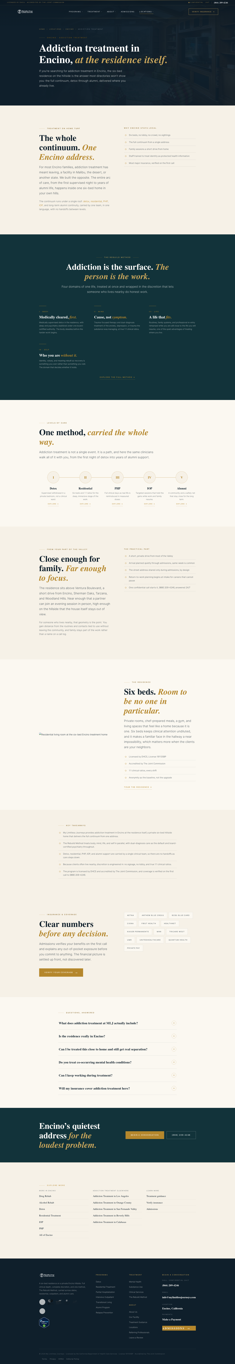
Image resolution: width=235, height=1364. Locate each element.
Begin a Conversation (145, 1135)
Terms (44, 1359)
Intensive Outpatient (105, 1297)
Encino (70, 29)
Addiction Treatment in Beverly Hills (111, 1215)
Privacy (53, 1359)
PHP (105, 201)
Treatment (95, 12)
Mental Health (135, 1282)
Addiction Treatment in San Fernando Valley (115, 1209)
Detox (42, 1209)
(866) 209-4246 (221, 2)
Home (42, 29)
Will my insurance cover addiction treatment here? (94, 1088)
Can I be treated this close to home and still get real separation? (103, 1049)
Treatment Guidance (138, 1322)
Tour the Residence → (138, 787)
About (111, 12)
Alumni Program (103, 1307)
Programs (76, 12)
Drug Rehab (45, 1196)
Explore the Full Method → (117, 377)
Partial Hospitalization (105, 1292)
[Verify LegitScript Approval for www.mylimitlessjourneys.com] (44, 1327)
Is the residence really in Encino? (82, 1036)
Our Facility (134, 1317)
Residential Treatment (50, 1215)
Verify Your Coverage (61, 972)
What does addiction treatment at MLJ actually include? (98, 1023)
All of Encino (46, 1234)
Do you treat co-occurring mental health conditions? (95, 1062)
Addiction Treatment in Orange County (112, 1202)
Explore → (53, 504)
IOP (41, 205)
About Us (133, 1312)
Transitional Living (104, 1302)
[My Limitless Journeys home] (25, 11)
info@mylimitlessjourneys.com (179, 1297)
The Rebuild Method (138, 1297)
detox (86, 201)
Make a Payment (171, 1319)
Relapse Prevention (104, 1312)
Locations (146, 12)
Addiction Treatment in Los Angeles (111, 1196)
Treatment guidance (156, 1196)
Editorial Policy (73, 1359)
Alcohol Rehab (46, 1202)
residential (96, 201)
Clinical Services (136, 1292)
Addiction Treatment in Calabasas (109, 1222)
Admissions (127, 12)
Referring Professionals (139, 1332)
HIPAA (61, 1359)
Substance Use (136, 1287)
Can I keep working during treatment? (85, 1075)
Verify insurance (154, 1202)
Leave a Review (136, 1337)
